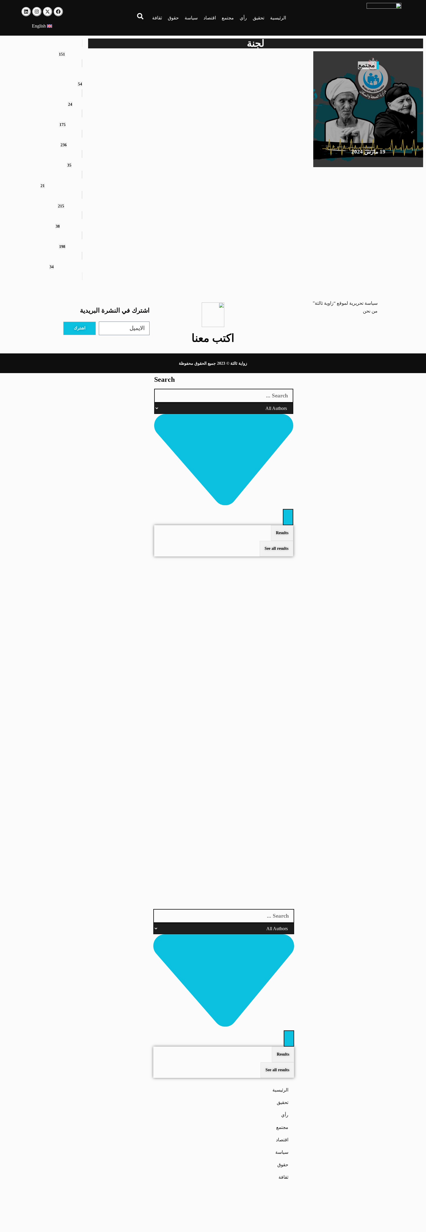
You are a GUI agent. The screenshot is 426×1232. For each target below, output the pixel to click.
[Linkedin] (26, 11)
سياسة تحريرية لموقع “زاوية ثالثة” (345, 303)
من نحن (370, 311)
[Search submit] (288, 517)
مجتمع (228, 17)
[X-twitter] (47, 11)
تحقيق (258, 17)
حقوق (173, 17)
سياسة (191, 17)
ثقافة (157, 17)
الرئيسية (278, 17)
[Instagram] (36, 11)
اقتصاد (209, 17)
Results (282, 533)
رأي (243, 17)
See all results (276, 548)
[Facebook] (58, 11)
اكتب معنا (213, 338)
